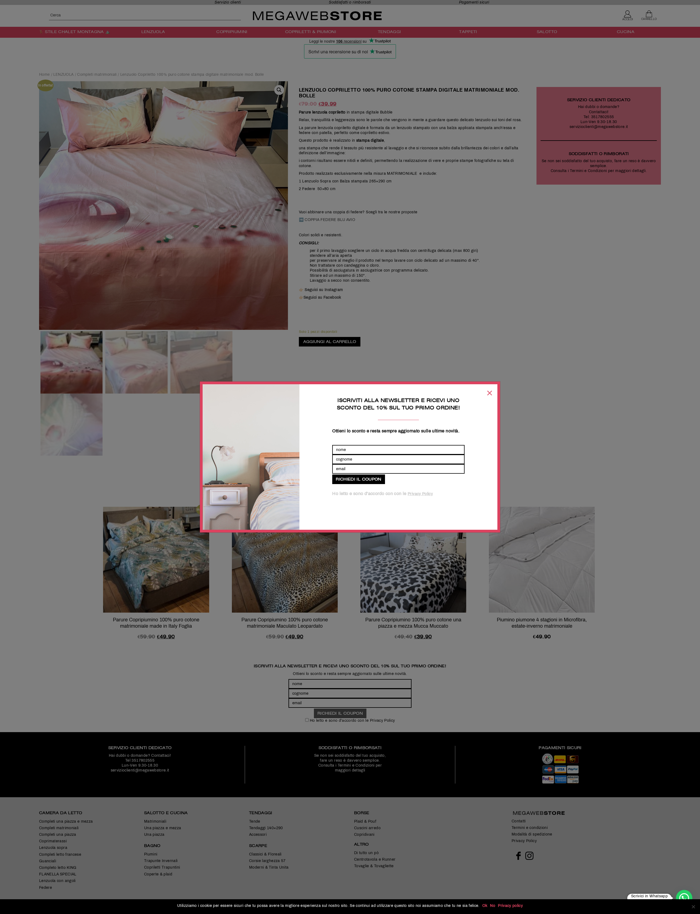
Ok (485, 906)
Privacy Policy (420, 494)
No (492, 906)
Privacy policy (510, 906)
